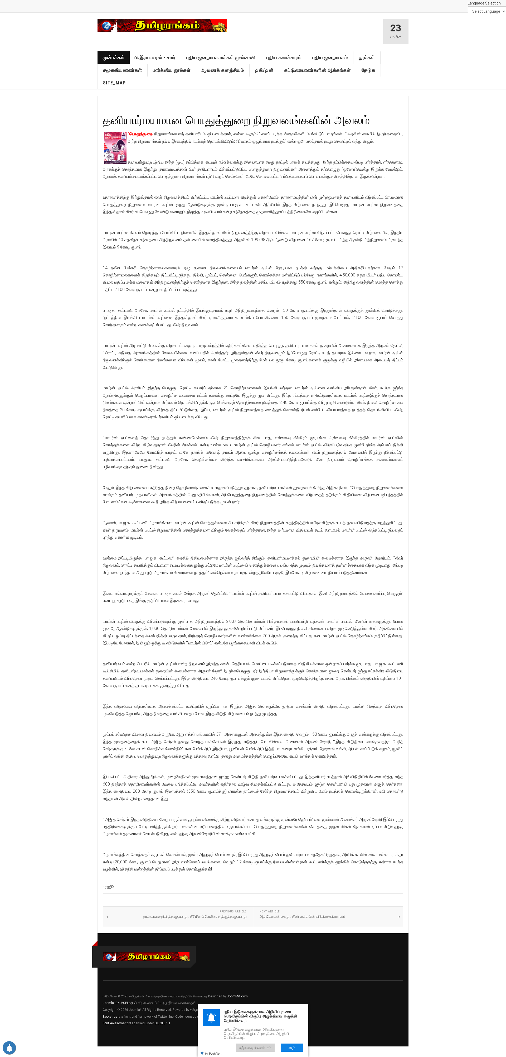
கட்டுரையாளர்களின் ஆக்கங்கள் (317, 70)
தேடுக (368, 70)
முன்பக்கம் (113, 57)
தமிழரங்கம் (197, 1010)
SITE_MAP (114, 82)
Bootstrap (110, 1016)
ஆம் (292, 1047)
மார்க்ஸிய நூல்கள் (172, 70)
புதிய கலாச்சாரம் (283, 57)
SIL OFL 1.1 (163, 1023)
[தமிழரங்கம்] (162, 25)
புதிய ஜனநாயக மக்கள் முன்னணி (221, 57)
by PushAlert (213, 1053)
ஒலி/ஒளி (264, 70)
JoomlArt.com (237, 996)
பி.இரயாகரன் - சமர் (155, 57)
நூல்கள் (367, 57)
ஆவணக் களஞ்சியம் (222, 70)
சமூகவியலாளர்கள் (122, 70)
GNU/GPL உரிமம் (126, 1003)
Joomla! (109, 1003)
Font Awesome (114, 1023)
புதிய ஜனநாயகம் (330, 57)
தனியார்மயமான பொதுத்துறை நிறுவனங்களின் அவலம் (236, 119)
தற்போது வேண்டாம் (255, 1047)
